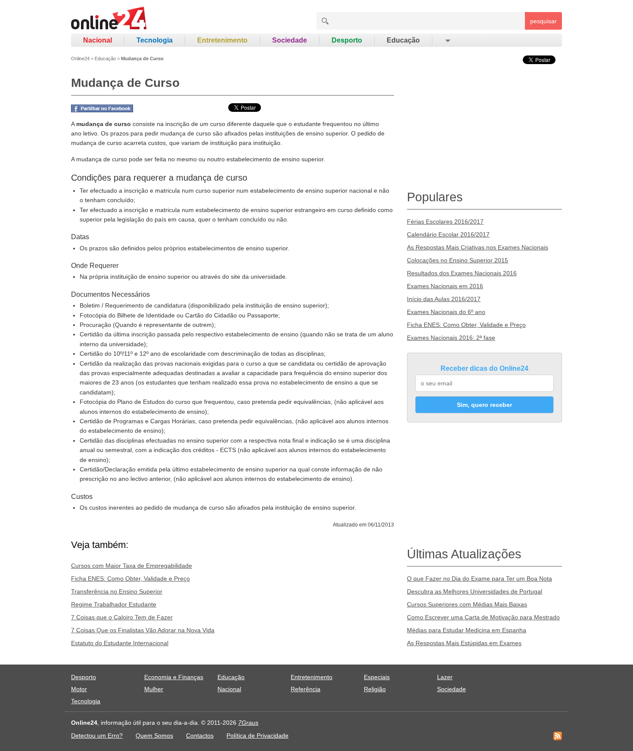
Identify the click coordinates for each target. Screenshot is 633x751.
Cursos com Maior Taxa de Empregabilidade (131, 565)
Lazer (445, 677)
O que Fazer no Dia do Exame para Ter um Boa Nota (479, 578)
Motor (79, 689)
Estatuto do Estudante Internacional (119, 643)
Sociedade (289, 40)
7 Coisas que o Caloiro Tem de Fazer (122, 617)
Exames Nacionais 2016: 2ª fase (451, 337)
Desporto (347, 40)
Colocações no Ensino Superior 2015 (457, 260)
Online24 (80, 58)
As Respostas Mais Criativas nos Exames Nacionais (477, 247)
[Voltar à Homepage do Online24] (109, 19)
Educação (403, 40)
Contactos (200, 735)
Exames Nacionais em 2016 (445, 286)
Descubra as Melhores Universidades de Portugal (474, 591)
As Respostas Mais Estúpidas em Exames (464, 643)
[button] (447, 40)
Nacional (97, 40)
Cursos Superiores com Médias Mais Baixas (467, 604)
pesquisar (543, 21)
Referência (305, 689)
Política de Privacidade (258, 735)
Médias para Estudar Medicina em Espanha (466, 630)
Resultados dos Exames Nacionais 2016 (462, 273)
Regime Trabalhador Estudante (113, 604)
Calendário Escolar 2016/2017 (448, 234)
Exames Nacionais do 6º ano (446, 311)
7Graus (248, 722)
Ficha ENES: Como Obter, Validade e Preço (130, 578)
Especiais (377, 677)
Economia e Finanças (173, 677)
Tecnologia (155, 40)
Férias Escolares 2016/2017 (445, 221)
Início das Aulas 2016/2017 (444, 298)
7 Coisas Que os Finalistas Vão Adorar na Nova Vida (142, 630)
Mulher (153, 689)
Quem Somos (154, 735)
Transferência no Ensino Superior (116, 591)
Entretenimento (222, 40)
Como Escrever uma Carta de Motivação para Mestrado (483, 617)
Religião (375, 689)
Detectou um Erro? (97, 735)
